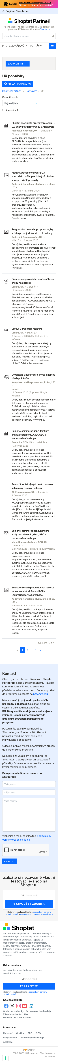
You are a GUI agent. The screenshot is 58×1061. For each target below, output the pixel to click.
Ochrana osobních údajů (38, 1011)
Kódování (7, 1033)
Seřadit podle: (10, 97)
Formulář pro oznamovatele (17, 1017)
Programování (10, 1037)
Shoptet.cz (45, 29)
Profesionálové (13, 45)
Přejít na (17, 11)
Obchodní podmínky (13, 1011)
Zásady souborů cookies (15, 1014)
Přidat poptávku (19, 83)
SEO (38, 1033)
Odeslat (9, 861)
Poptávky (36, 45)
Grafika (20, 1033)
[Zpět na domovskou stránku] (29, 21)
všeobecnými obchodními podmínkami (36, 914)
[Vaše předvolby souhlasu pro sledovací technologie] (5, 1058)
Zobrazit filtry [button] (18, 63)
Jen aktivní (11, 110)
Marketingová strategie (32, 1037)
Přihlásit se (29, 986)
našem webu (40, 693)
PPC (30, 1033)
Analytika (8, 1042)
